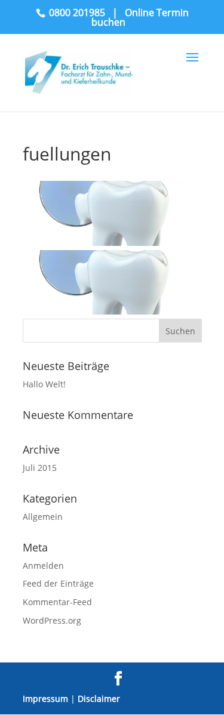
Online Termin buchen (140, 17)
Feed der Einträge (58, 583)
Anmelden (43, 565)
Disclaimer (99, 698)
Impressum (45, 698)
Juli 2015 (40, 467)
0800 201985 (77, 12)
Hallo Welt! (44, 384)
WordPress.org (52, 620)
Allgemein (43, 516)
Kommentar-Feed (57, 602)
